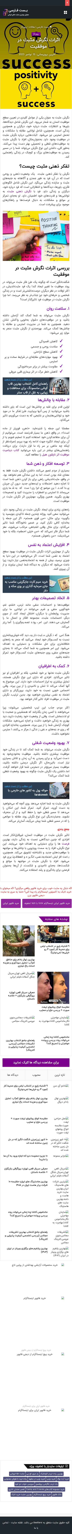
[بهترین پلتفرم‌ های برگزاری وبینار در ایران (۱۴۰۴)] (59, 1252)
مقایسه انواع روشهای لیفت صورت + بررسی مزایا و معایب (54, 1009)
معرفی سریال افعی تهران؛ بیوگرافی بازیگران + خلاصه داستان (21, 995)
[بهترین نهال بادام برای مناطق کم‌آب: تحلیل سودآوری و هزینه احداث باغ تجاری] (19, 940)
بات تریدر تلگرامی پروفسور (47, 1484)
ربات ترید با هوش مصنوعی (15, 1479)
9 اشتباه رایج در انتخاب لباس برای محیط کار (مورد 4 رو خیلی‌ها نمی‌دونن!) (54, 949)
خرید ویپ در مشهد (37, 1479)
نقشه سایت (17, 1522)
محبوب (36, 1075)
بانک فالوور (56, 1494)
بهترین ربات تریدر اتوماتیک (51, 1473)
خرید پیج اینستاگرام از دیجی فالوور (36, 1350)
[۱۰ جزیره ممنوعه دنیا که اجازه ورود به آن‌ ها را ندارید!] (59, 1159)
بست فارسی (43, 27)
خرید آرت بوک (63, 1479)
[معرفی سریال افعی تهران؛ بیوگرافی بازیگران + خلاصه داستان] (19, 980)
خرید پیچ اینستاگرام (42, 1494)
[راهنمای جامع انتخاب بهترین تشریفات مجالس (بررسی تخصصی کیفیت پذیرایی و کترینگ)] (19, 1026)
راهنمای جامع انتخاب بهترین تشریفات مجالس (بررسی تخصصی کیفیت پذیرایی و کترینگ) (20, 1045)
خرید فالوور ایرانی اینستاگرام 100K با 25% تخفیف (47, 903)
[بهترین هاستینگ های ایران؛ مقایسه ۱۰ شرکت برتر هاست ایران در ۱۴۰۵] (59, 1194)
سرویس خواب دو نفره (24, 1484)
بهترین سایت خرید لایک (21, 1494)
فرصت (65, 844)
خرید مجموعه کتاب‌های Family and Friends (45, 1489)
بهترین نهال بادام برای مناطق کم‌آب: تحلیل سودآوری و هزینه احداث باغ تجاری (19, 963)
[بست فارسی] (16, 12)
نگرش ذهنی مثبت (19, 191)
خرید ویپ (51, 1479)
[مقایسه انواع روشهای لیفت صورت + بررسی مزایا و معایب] (53, 988)
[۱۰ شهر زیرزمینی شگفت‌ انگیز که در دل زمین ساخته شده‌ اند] (59, 1145)
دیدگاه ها (12, 1075)
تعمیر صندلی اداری (16, 1489)
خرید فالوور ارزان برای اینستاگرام (36, 1406)
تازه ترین (60, 1075)
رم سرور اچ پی (32, 1473)
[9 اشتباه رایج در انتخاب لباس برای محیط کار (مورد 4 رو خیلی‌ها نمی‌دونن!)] (53, 934)
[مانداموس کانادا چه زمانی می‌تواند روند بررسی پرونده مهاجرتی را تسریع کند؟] (53, 1025)
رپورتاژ (24, 27)
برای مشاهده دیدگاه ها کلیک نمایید (36, 1062)
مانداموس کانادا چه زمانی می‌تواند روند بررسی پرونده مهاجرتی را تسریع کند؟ (55, 1040)
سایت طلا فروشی (17, 1473)
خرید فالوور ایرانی (11, 903)
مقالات (31, 27)
